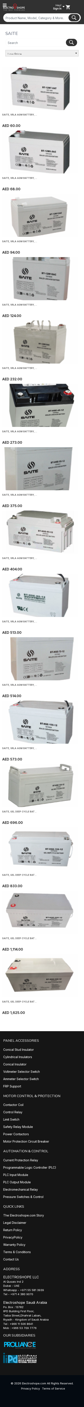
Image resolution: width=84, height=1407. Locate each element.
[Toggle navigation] (4, 5)
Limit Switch (11, 1119)
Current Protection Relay (20, 1160)
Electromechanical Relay (20, 1189)
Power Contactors (16, 1134)
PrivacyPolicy (12, 1237)
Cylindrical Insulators (17, 1057)
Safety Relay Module (18, 1127)
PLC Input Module (15, 1175)
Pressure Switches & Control (23, 1197)
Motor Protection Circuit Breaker (26, 1141)
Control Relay (12, 1112)
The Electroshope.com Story (23, 1215)
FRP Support (12, 1086)
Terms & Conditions (17, 1252)
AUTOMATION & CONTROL (25, 1151)
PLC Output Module (17, 1182)
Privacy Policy (30, 1388)
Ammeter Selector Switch (21, 1079)
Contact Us (11, 1259)
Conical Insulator (14, 1064)
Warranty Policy (14, 1244)
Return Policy (12, 1230)
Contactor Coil (13, 1105)
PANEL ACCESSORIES (21, 1040)
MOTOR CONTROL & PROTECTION (31, 1096)
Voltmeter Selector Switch (21, 1071)
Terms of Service (53, 1388)
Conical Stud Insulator (18, 1049)
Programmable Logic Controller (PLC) (29, 1167)
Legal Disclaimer (14, 1222)
